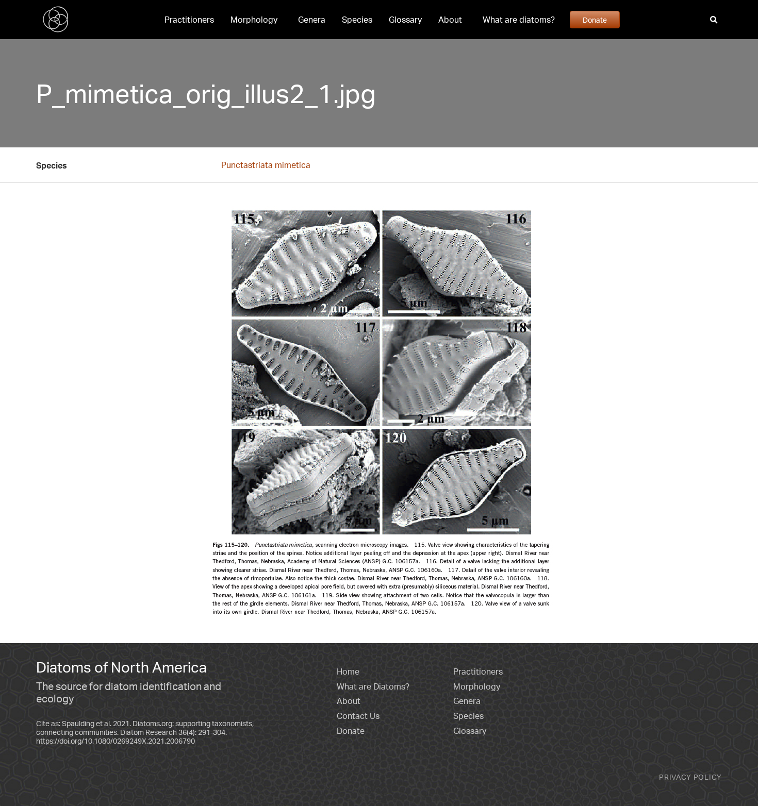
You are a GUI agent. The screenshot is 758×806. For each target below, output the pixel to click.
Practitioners (189, 19)
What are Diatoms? (373, 686)
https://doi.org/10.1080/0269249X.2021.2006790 (115, 740)
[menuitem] (189, 19)
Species (357, 19)
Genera (311, 19)
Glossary (405, 19)
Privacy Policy (690, 777)
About (450, 19)
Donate (595, 19)
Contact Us (358, 716)
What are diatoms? (519, 19)
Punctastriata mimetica (265, 165)
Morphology (253, 19)
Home (348, 671)
